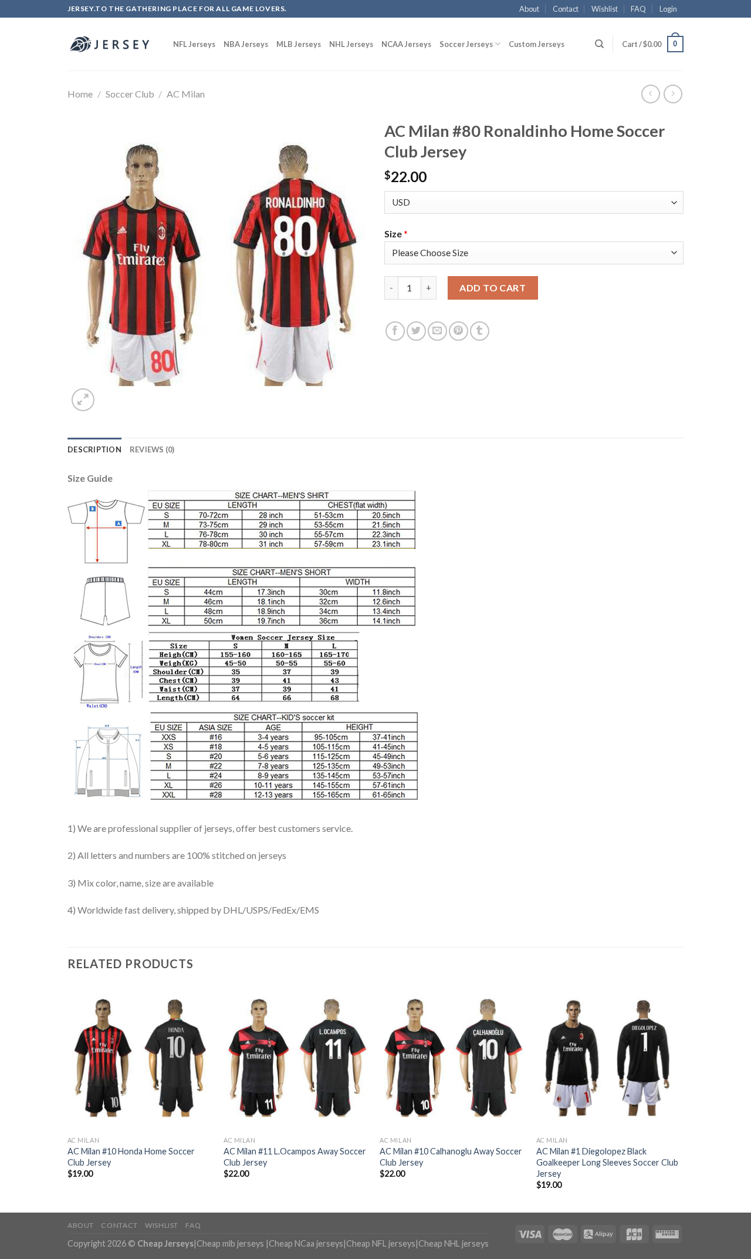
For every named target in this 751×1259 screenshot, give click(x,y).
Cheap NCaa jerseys (306, 1243)
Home (80, 93)
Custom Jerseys (536, 44)
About (529, 9)
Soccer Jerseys (466, 44)
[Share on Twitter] (416, 331)
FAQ (638, 9)
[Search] (599, 44)
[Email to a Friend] (437, 331)
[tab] (94, 449)
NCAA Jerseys (406, 44)
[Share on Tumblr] (479, 331)
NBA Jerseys (246, 44)
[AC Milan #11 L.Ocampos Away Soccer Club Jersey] (296, 1057)
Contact (566, 9)
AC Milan (186, 93)
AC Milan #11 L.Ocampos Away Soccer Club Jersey (295, 1156)
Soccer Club (130, 93)
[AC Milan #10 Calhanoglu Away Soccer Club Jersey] (452, 1057)
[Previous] (68, 1097)
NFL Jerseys (194, 44)
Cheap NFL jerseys (380, 1243)
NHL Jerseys (351, 44)
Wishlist (604, 9)
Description (94, 449)
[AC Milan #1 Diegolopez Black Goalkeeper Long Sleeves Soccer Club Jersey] (608, 1057)
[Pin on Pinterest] (458, 331)
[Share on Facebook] (395, 331)
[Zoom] (83, 399)
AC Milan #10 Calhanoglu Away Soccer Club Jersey (451, 1156)
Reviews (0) (152, 449)
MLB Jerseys (298, 44)
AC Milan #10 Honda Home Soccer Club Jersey (131, 1156)
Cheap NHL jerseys (453, 1243)
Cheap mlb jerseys (230, 1243)
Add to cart (492, 287)
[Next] (680, 1097)
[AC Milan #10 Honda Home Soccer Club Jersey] (139, 1057)
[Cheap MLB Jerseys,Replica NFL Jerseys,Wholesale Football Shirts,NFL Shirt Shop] (111, 44)
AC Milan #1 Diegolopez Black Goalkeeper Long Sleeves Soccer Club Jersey (607, 1162)
